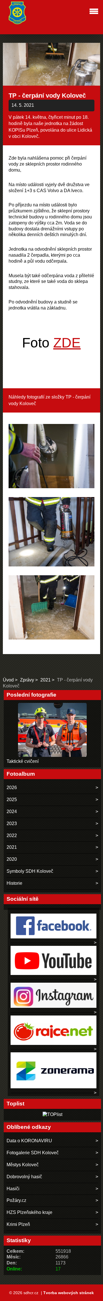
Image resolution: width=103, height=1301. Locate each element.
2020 (12, 859)
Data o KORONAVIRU (29, 1140)
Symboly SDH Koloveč (30, 871)
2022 (12, 835)
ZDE (67, 342)
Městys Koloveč (23, 1164)
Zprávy (27, 679)
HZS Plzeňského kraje (29, 1212)
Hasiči (13, 1188)
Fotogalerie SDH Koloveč (33, 1152)
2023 (12, 823)
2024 (12, 811)
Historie (14, 883)
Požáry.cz (16, 1200)
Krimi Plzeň (18, 1224)
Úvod (8, 679)
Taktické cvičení (23, 761)
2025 (12, 799)
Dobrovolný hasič (24, 1176)
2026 (12, 787)
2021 (45, 679)
